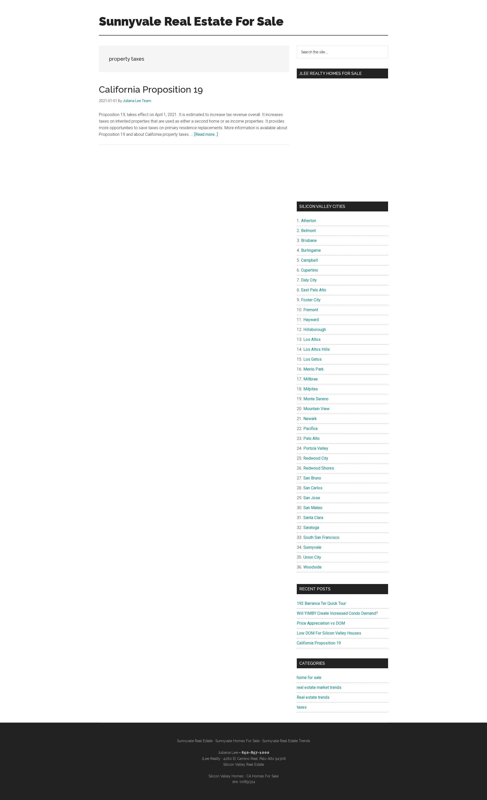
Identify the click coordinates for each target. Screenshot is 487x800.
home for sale (309, 677)
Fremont (310, 309)
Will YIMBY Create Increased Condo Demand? (337, 613)
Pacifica (310, 428)
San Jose (311, 497)
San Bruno (312, 478)
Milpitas (310, 389)
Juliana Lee (228, 752)
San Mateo (312, 507)
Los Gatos (312, 359)
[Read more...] (206, 134)
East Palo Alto (313, 290)
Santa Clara (313, 517)
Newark (310, 418)
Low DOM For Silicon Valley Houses (329, 633)
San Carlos (312, 488)
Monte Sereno (315, 398)
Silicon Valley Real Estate (243, 764)
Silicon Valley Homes (226, 776)
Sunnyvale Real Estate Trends (286, 741)
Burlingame (311, 250)
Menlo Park (313, 369)
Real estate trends (313, 697)
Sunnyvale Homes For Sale (237, 741)
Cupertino (309, 270)
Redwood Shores (318, 468)
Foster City (311, 299)
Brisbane (309, 240)
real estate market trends (319, 687)
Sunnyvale (312, 547)
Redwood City (315, 458)
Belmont (308, 230)
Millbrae (310, 379)
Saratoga (311, 527)
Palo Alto (311, 438)
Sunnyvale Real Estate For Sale (191, 21)
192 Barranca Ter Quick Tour (321, 603)
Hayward (311, 319)
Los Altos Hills (316, 349)
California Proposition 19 (151, 89)
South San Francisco (321, 537)
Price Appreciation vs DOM (321, 623)
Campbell (309, 260)
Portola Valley (315, 448)
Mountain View (316, 408)
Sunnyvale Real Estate (195, 741)
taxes (302, 707)
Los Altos (312, 339)
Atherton (308, 220)
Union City (312, 557)
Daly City (309, 280)
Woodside (312, 567)
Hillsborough (314, 329)
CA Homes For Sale (262, 776)
